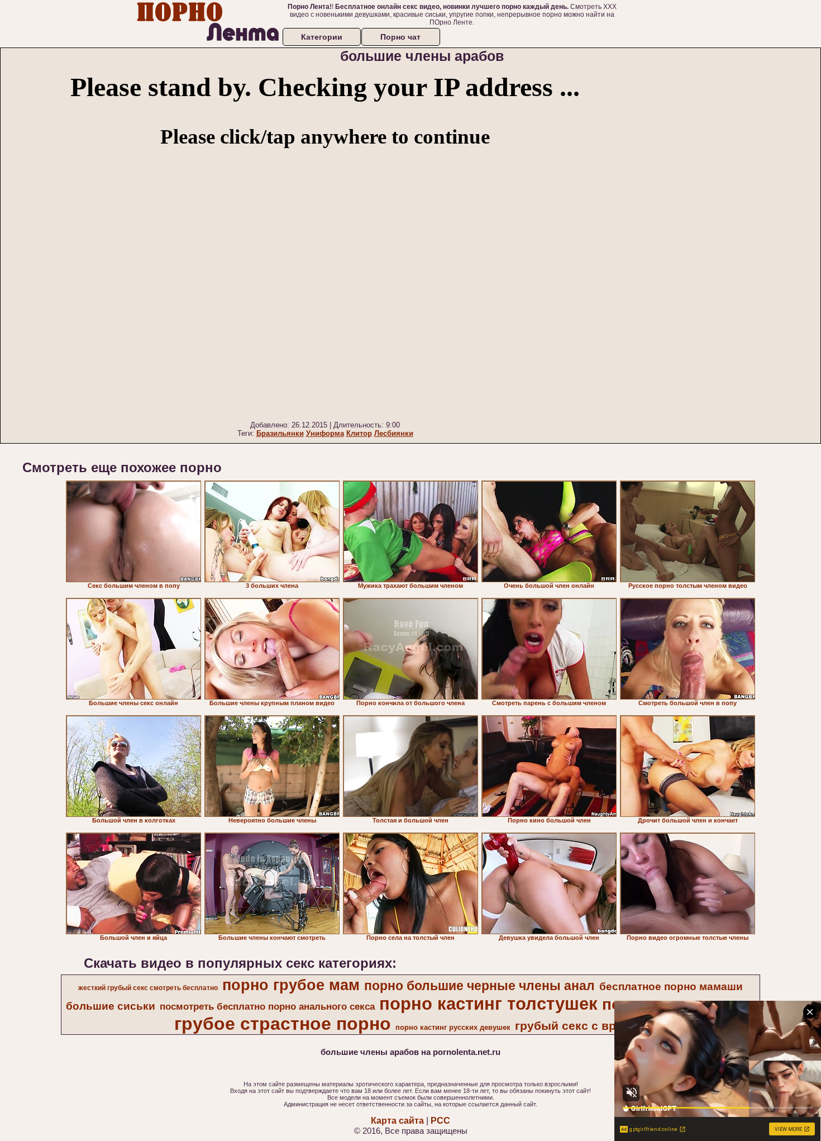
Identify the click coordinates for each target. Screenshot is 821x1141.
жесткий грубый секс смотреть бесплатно (148, 988)
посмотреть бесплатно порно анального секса (267, 1006)
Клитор (359, 433)
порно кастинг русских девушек (452, 1027)
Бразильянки (280, 433)
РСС (440, 1120)
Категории (321, 36)
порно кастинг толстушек (488, 1003)
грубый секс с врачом (580, 1026)
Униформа (325, 433)
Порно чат (400, 36)
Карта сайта (397, 1120)
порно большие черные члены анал (479, 985)
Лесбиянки (393, 433)
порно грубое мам (291, 985)
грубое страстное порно (282, 1024)
